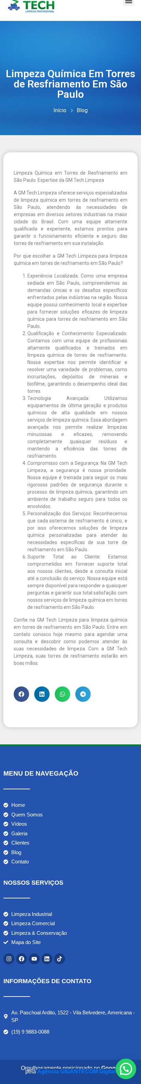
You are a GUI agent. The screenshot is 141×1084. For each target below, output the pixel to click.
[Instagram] (8, 958)
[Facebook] (21, 958)
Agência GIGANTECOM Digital (76, 1071)
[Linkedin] (46, 958)
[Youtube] (34, 958)
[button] (21, 694)
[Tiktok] (59, 958)
